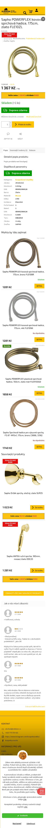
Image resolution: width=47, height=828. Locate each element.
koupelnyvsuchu (11, 740)
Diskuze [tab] (32, 150)
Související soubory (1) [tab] (18, 150)
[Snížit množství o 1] (10, 125)
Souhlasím (24, 815)
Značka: (9, 41)
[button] (23, 286)
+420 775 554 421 (11, 732)
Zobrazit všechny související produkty (23, 593)
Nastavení (17, 823)
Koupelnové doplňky (24, 179)
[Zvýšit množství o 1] (10, 122)
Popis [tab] (6, 150)
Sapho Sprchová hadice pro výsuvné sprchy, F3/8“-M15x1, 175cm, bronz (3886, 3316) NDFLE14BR (23, 434)
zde (25, 799)
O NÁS (3, 751)
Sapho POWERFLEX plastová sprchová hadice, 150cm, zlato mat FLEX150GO (23, 380)
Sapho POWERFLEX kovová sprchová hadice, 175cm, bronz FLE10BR (23, 273)
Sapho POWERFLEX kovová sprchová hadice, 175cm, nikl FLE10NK (23, 326)
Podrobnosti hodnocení (35, 38)
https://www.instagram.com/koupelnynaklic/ (22, 736)
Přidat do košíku (24, 124)
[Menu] (43, 19)
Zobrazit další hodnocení (34, 706)
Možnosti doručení (34, 117)
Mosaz (18, 195)
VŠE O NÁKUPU (7, 754)
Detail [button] (39, 286)
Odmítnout (31, 823)
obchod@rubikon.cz (13, 729)
